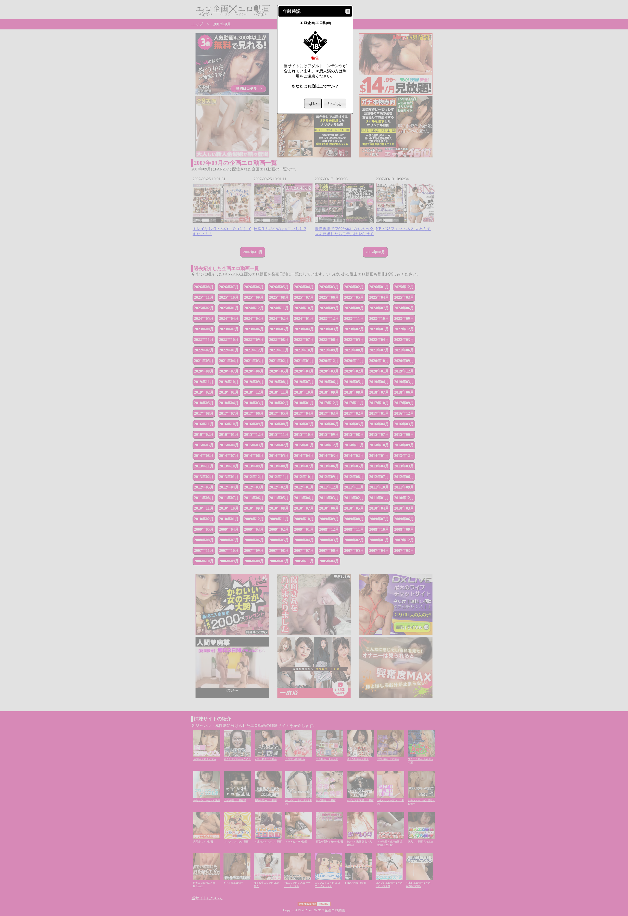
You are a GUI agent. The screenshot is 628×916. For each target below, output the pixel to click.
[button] (347, 11)
